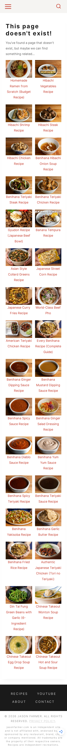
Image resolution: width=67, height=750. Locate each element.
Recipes (19, 694)
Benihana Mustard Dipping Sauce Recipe (48, 385)
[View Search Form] (58, 6)
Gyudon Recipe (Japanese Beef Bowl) (19, 235)
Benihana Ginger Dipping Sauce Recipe (19, 385)
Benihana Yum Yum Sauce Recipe (48, 462)
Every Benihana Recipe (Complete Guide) (48, 346)
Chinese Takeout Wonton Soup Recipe (48, 612)
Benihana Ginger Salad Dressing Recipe (48, 423)
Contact (45, 702)
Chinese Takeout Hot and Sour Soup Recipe (48, 662)
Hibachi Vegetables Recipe (48, 86)
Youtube (46, 694)
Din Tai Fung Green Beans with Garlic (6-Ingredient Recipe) (19, 618)
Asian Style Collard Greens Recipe (19, 274)
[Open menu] (8, 6)
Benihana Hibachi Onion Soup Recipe (48, 163)
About (19, 702)
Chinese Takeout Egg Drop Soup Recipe (19, 662)
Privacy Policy (42, 721)
